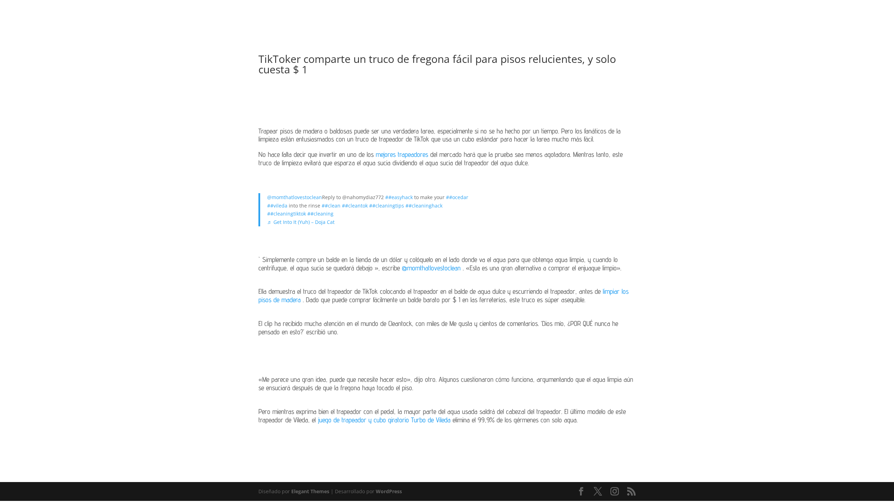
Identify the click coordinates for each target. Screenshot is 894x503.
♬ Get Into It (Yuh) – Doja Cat (301, 222)
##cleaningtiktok (286, 213)
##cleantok (355, 205)
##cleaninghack (423, 205)
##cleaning (320, 213)
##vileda (277, 205)
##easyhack (399, 197)
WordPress (389, 491)
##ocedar (457, 197)
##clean (331, 205)
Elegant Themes (310, 491)
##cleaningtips (386, 205)
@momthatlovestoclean (294, 197)
